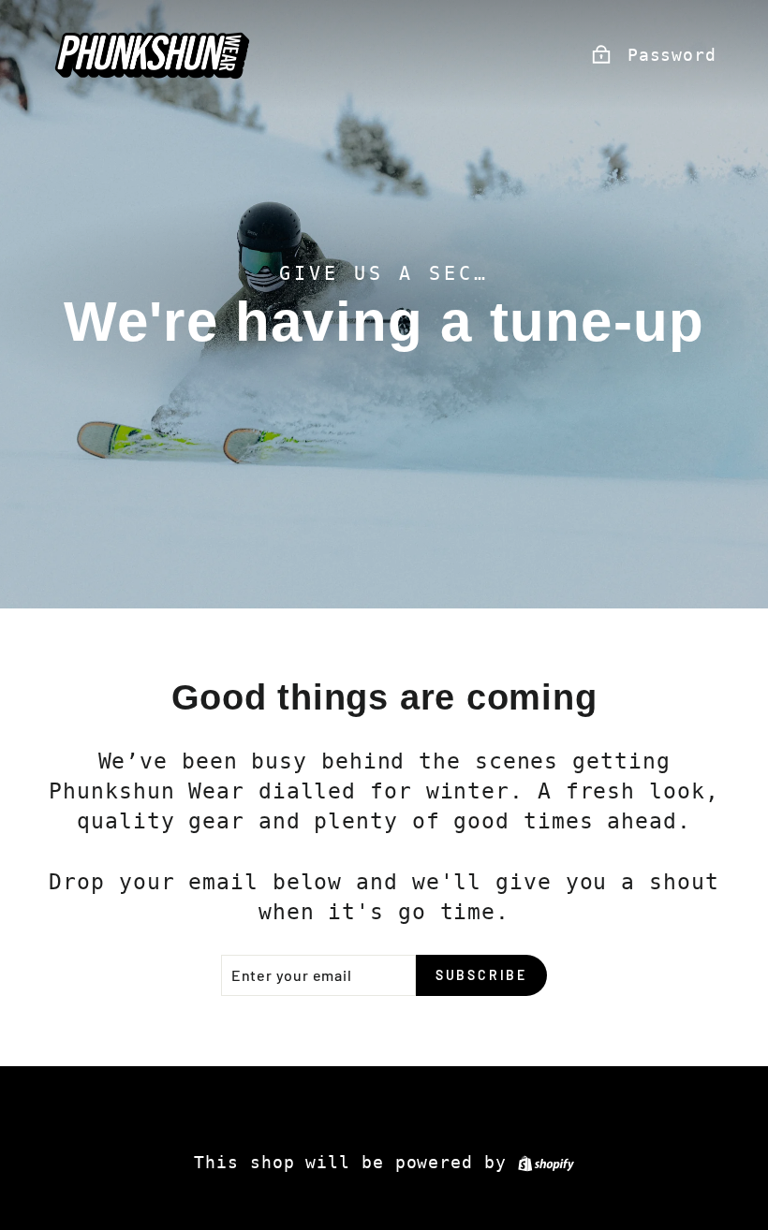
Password (672, 55)
